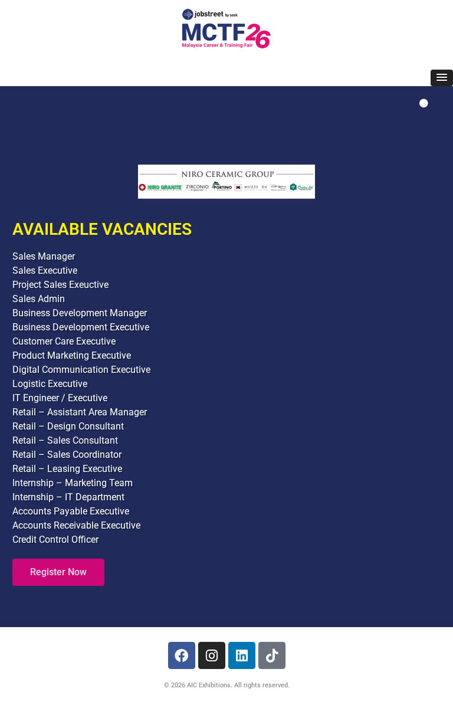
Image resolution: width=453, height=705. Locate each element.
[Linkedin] (241, 655)
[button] (442, 78)
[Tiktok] (271, 655)
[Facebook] (181, 655)
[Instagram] (211, 655)
